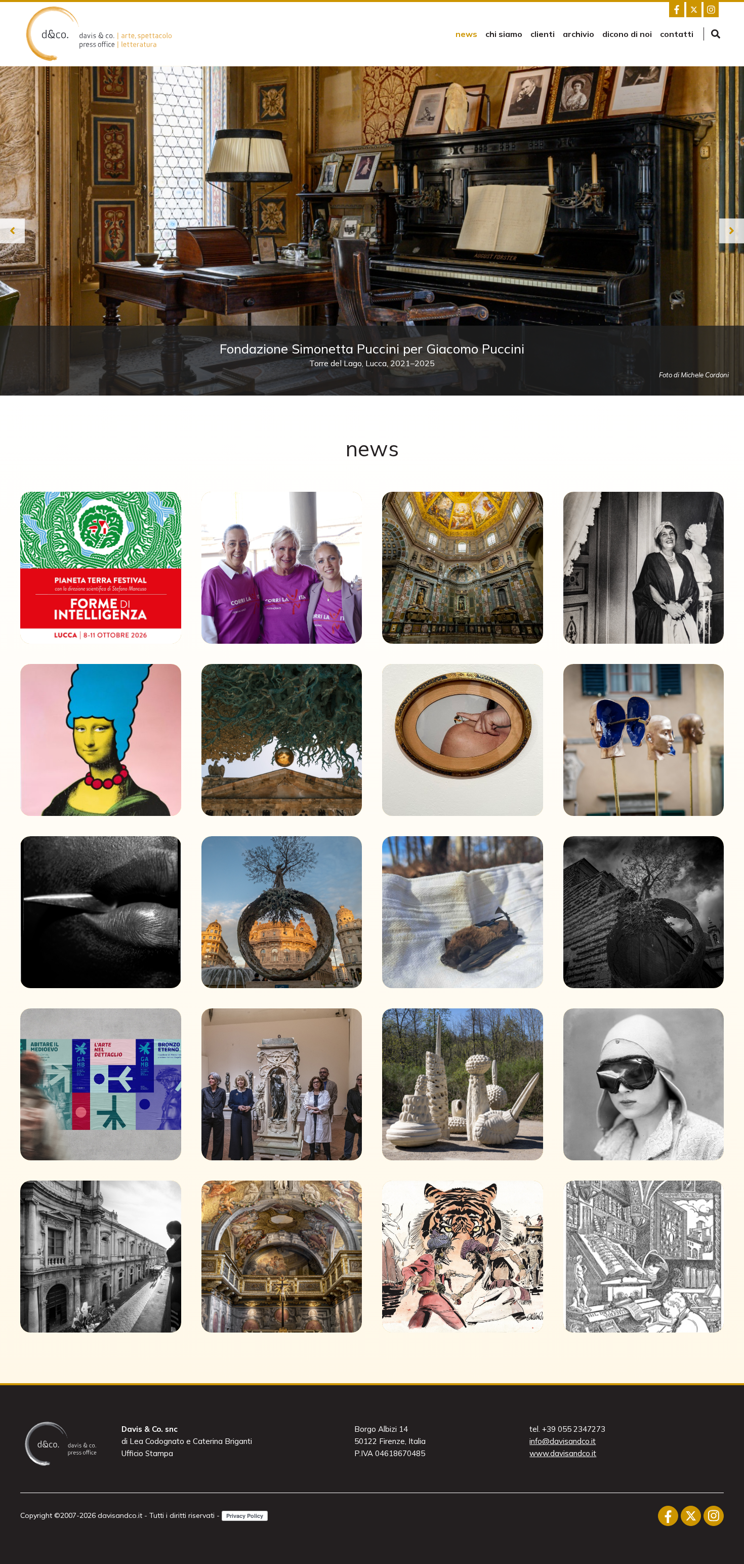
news (466, 34)
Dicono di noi (627, 34)
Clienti (542, 34)
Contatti (676, 34)
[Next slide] (731, 230)
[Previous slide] (12, 230)
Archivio (578, 34)
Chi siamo (503, 34)
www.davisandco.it (562, 1453)
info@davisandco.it (562, 1441)
